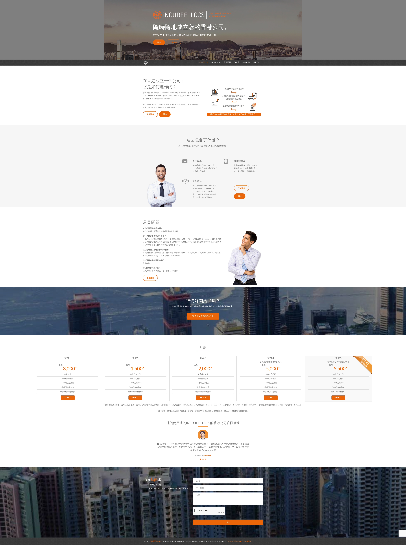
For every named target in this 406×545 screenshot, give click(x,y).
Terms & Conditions (234, 541)
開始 (159, 42)
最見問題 (227, 62)
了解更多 (173, 42)
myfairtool (207, 455)
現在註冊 (150, 278)
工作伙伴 (246, 62)
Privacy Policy (247, 541)
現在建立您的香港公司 (203, 316)
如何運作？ (203, 62)
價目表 (236, 62)
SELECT (68, 397)
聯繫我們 (256, 62)
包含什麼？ (215, 62)
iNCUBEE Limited (155, 541)
